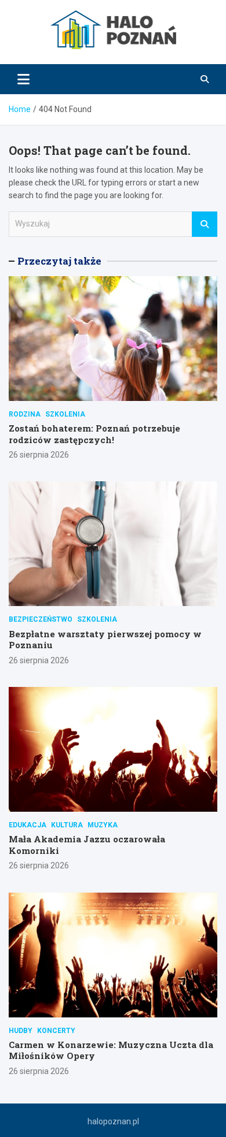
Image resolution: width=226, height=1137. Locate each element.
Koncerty (56, 1031)
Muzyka (103, 825)
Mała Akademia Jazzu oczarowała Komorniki (87, 844)
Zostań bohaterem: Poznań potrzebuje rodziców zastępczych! (94, 433)
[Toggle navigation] (23, 79)
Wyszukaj (204, 224)
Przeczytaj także (59, 260)
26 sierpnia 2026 (39, 454)
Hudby (20, 1031)
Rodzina (25, 414)
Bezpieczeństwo (40, 619)
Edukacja (27, 825)
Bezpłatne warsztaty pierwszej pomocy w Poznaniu (105, 639)
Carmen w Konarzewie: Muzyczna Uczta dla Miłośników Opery (111, 1050)
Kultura (67, 825)
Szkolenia (65, 414)
